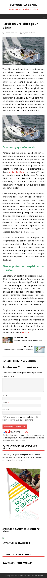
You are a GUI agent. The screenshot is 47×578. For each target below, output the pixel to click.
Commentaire (8, 376)
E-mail (5, 402)
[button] (43, 16)
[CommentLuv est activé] (16, 432)
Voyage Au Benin (28, 33)
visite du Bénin (17, 172)
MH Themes (39, 576)
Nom (5, 395)
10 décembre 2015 (12, 33)
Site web (6, 410)
